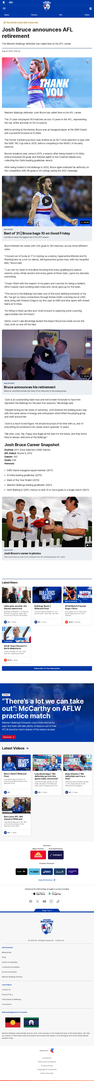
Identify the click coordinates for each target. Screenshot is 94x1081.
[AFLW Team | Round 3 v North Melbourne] (16, 645)
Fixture (34, 15)
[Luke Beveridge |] (47, 775)
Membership (6, 952)
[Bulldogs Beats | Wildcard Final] (46, 606)
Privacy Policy (7, 994)
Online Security (46, 1073)
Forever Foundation (9, 972)
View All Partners (45, 880)
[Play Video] (47, 201)
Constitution (7, 1004)
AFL (60, 15)
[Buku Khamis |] (77, 775)
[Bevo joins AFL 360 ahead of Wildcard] (16, 816)
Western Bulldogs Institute (12, 977)
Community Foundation (11, 967)
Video (87, 15)
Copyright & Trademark (47, 1069)
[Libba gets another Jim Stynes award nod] (16, 606)
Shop (4, 957)
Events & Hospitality (9, 962)
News (6, 15)
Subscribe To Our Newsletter (47, 668)
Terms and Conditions (47, 1062)
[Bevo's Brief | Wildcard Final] (16, 775)
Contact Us (59, 940)
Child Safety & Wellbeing (11, 999)
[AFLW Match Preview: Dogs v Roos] (77, 606)
